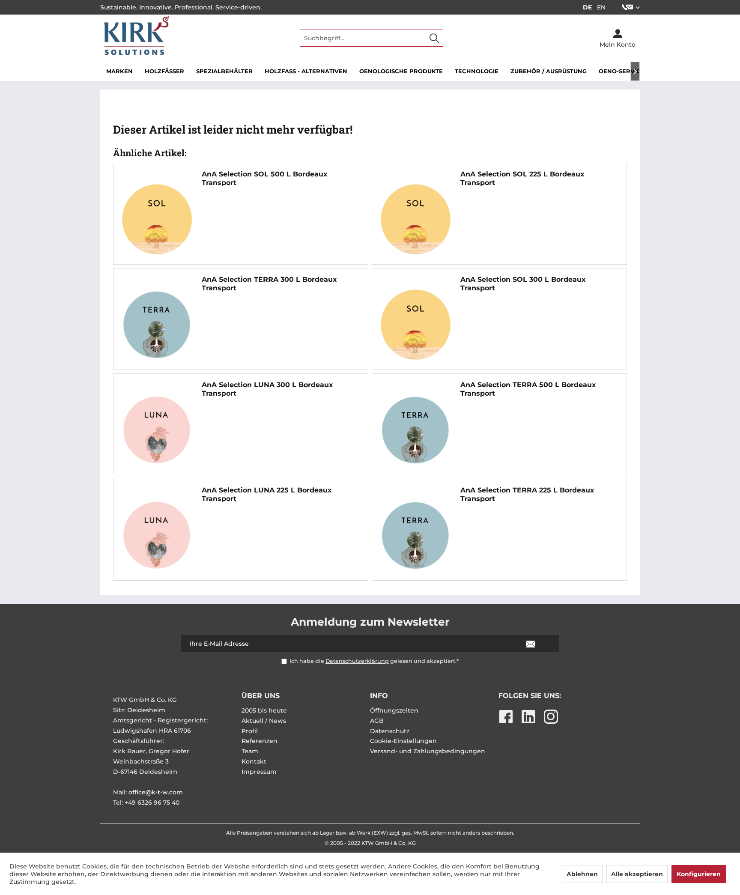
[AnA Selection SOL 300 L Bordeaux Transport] (415, 324)
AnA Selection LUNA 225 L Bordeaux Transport (267, 494)
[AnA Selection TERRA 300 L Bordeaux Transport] (156, 324)
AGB (377, 721)
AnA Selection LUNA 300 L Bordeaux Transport (267, 389)
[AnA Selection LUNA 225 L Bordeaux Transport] (156, 535)
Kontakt (254, 761)
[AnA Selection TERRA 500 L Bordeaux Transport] (415, 430)
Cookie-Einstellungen (403, 741)
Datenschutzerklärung (357, 661)
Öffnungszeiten (394, 710)
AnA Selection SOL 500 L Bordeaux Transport (265, 178)
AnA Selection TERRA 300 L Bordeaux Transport (269, 283)
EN (601, 7)
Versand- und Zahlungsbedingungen (427, 751)
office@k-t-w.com (155, 792)
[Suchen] (434, 38)
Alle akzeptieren (637, 874)
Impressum (259, 772)
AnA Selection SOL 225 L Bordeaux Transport (522, 178)
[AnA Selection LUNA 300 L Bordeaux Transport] (156, 430)
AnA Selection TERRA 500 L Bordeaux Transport (528, 389)
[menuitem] (627, 7)
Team (250, 751)
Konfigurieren (699, 874)
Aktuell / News (264, 721)
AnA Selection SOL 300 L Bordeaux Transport (523, 283)
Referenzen (260, 741)
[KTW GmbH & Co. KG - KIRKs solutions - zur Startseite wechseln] (135, 38)
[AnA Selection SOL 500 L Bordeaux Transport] (156, 219)
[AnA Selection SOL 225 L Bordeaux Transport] (415, 219)
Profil (250, 731)
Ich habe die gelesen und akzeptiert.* (374, 661)
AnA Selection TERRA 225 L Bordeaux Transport (527, 494)
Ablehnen (582, 874)
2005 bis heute (264, 710)
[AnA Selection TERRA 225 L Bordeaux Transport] (415, 535)
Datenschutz (389, 731)
